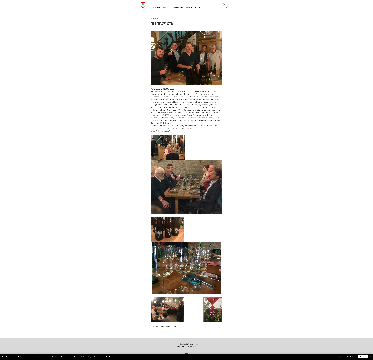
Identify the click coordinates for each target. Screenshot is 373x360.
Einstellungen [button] (340, 357)
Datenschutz (191, 346)
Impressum (181, 346)
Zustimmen (363, 357)
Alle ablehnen (351, 357)
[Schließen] (371, 356)
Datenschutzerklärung (115, 357)
